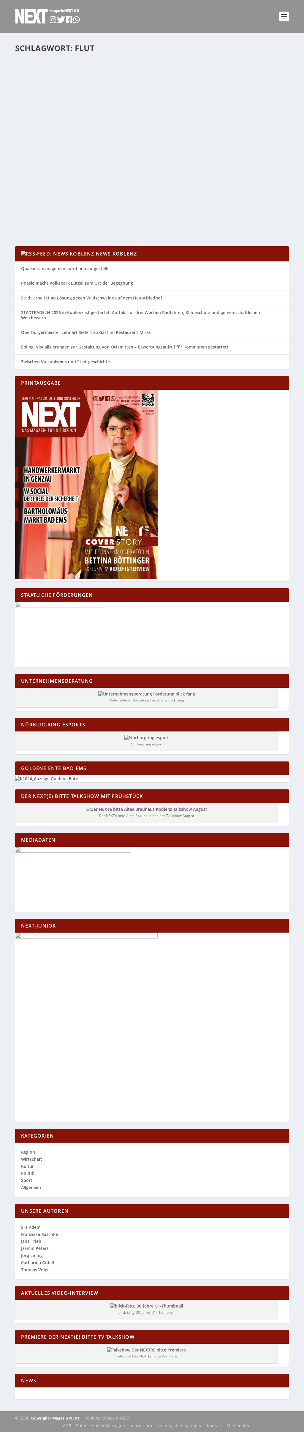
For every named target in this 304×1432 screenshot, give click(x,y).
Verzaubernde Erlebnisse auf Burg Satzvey (80, 187)
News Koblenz (116, 253)
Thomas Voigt (35, 1269)
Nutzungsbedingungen (179, 1425)
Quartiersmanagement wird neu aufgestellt (65, 268)
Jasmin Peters (35, 1248)
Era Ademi (31, 1227)
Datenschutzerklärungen (100, 1425)
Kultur (88, 196)
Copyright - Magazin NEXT (55, 1418)
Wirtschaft (31, 1159)
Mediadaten (239, 1425)
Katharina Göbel (37, 1262)
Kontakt (214, 1425)
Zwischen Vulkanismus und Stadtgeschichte (65, 362)
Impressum (140, 1425)
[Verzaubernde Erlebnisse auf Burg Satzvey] (117, 118)
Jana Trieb (31, 1241)
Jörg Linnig (32, 1255)
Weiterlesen (38, 220)
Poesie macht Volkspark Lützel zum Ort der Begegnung (77, 283)
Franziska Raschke (39, 1234)
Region (100, 196)
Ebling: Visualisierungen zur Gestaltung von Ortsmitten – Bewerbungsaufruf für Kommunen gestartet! (124, 347)
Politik (27, 1173)
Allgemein (73, 196)
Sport (26, 1180)
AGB (67, 1425)
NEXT (32, 196)
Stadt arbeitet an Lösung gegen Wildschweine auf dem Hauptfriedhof (91, 298)
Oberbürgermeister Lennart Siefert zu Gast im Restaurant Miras (86, 332)
